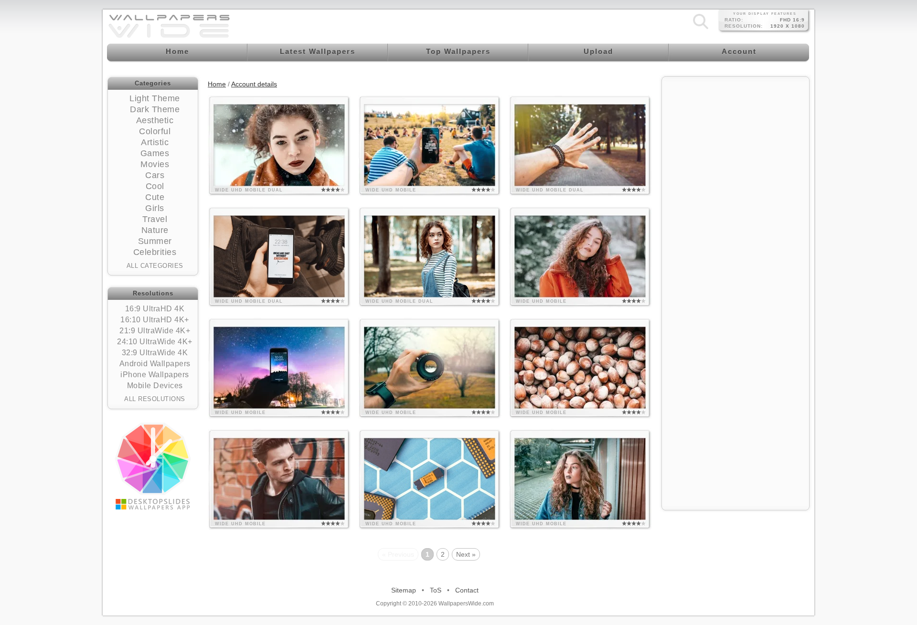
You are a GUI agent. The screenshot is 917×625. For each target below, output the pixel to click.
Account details (254, 84)
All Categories (155, 265)
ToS (435, 590)
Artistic (155, 142)
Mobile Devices (155, 385)
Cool (155, 186)
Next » (466, 554)
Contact (467, 590)
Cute (154, 197)
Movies (154, 164)
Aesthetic (155, 120)
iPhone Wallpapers (154, 375)
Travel (154, 219)
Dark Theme (155, 109)
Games (155, 153)
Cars (154, 175)
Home (217, 84)
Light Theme (154, 98)
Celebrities (155, 252)
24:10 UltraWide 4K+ (154, 342)
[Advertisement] (735, 141)
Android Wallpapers (155, 364)
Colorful (155, 131)
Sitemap (403, 590)
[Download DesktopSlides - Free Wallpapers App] (153, 466)
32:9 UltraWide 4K (155, 353)
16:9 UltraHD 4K (155, 309)
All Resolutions (154, 399)
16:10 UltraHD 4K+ (154, 320)
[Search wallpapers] (700, 28)
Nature (155, 230)
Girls (154, 208)
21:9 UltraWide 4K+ (154, 331)
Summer (155, 241)
